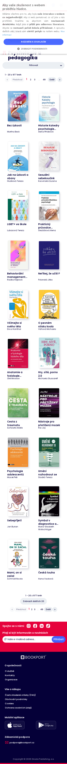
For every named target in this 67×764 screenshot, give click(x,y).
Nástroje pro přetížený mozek (49, 423)
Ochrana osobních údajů (18, 707)
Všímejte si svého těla (14, 324)
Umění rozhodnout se (47, 472)
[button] (33, 48)
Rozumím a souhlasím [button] (33, 41)
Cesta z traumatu (13, 423)
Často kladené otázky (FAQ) (20, 695)
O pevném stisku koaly (46, 324)
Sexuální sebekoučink (46, 176)
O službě (9, 671)
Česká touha (46, 572)
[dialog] (33, 27)
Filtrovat (33, 65)
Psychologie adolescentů (15, 472)
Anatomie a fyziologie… (14, 374)
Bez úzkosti (14, 125)
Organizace (11, 679)
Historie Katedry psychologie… (48, 127)
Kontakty (10, 675)
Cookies (9, 703)
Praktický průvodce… (45, 225)
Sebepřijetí (14, 520)
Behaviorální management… (17, 275)
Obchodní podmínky (16, 699)
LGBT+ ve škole (17, 224)
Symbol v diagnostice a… (48, 522)
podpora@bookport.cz (21, 742)
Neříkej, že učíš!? (49, 273)
